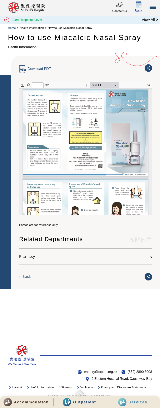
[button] (138, 7)
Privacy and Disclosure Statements (124, 387)
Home (12, 27)
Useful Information (42, 387)
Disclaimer (86, 387)
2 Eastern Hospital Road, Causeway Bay (122, 378)
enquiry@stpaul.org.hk (100, 372)
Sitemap (66, 387)
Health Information (32, 27)
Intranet (17, 387)
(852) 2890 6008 (140, 372)
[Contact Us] (119, 5)
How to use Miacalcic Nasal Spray (70, 27)
